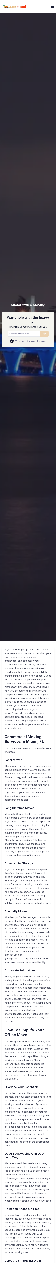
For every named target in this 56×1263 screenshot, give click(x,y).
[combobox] (24, 334)
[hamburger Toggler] (52, 6)
